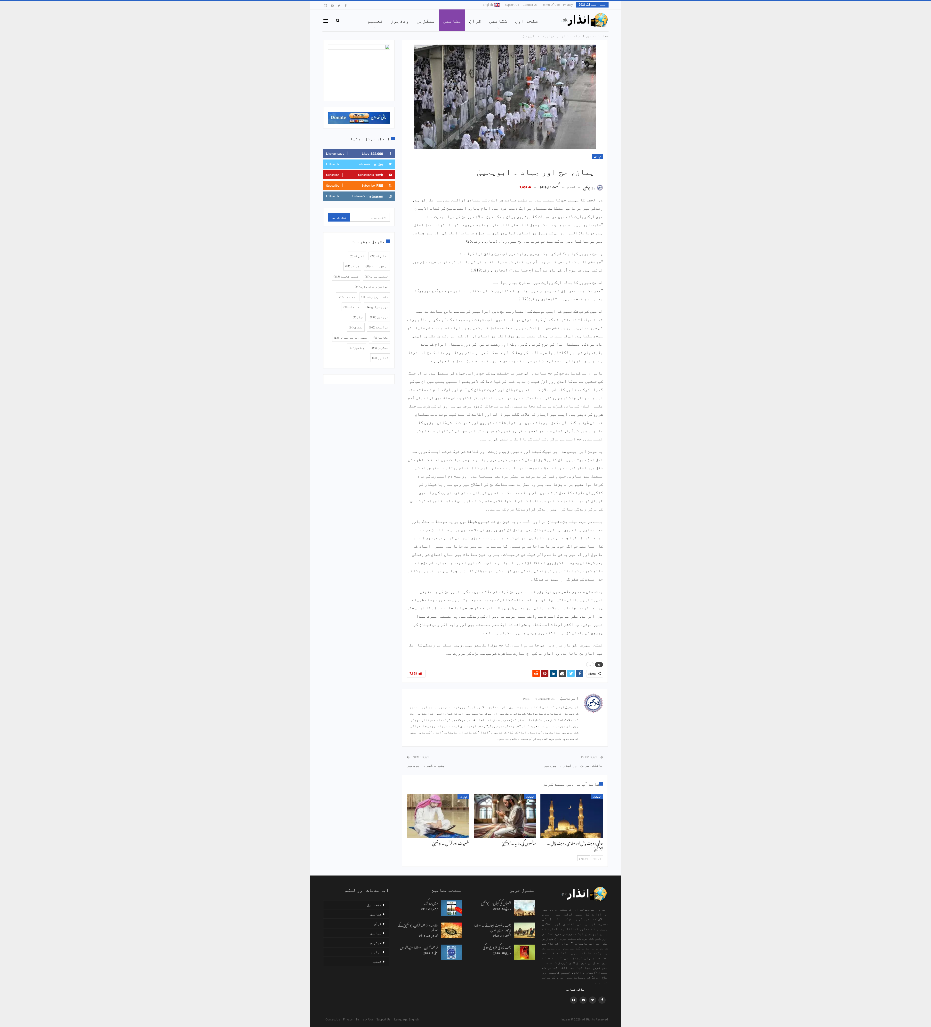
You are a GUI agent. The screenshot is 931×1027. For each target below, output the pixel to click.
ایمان (352, 266)
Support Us (512, 5)
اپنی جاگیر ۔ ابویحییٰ (427, 765)
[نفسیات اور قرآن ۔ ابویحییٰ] (438, 816)
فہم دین (379, 317)
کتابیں (498, 20)
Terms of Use (550, 5)
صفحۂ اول (526, 20)
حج (590, 665)
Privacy (568, 5)
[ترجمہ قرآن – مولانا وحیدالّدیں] (451, 952)
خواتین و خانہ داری (371, 286)
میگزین (426, 20)
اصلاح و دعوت (377, 266)
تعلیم (375, 20)
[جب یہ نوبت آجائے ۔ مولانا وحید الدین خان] (524, 930)
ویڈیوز (399, 20)
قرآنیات (378, 327)
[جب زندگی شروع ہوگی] (524, 952)
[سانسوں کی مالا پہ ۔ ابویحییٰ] (505, 816)
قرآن (475, 20)
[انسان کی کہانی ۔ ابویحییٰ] (524, 908)
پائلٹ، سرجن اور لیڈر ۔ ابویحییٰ (573, 765)
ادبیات (357, 256)
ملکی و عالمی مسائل (350, 337)
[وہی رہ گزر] (451, 908)
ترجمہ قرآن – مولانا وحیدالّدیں (419, 946)
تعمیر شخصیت (346, 276)
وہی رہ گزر (431, 902)
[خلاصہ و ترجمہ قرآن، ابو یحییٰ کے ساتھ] (451, 930)
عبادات (597, 156)
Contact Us (530, 5)
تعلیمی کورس (376, 276)
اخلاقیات (379, 256)
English (488, 5)
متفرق (356, 327)
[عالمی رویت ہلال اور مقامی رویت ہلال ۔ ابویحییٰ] (571, 816)
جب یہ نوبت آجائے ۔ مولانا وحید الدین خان (492, 926)
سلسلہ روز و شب (374, 296)
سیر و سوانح (377, 307)
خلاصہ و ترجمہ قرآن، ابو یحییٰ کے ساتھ (418, 926)
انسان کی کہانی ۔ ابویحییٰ (496, 902)
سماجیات (346, 296)
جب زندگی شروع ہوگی (497, 946)
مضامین (452, 20)
